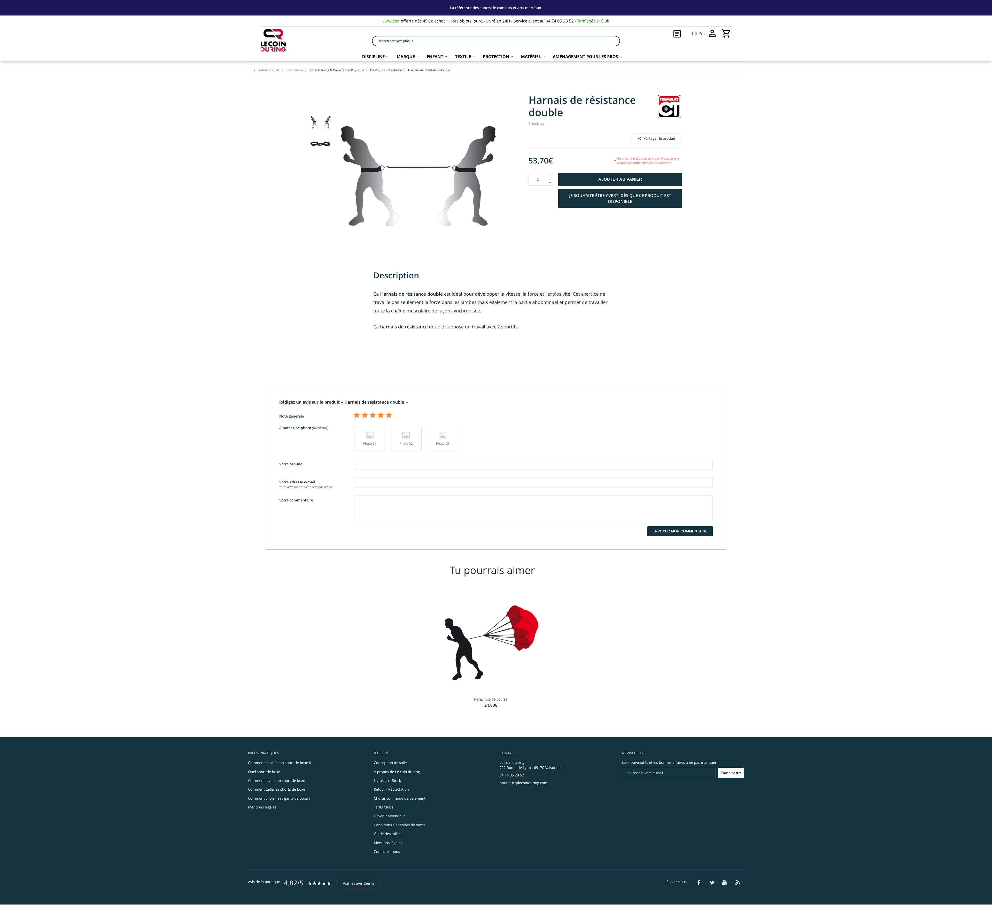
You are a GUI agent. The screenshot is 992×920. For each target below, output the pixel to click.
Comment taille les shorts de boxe (276, 789)
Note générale (291, 416)
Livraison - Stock (387, 780)
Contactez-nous (387, 851)
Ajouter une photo (303, 428)
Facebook (649, 138)
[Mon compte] (712, 33)
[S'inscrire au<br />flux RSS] (737, 882)
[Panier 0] (726, 33)
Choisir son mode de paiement (399, 798)
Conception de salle (390, 762)
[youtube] (724, 882)
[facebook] (699, 882)
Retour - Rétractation (391, 789)
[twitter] (712, 882)
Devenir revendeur (389, 816)
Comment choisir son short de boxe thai (281, 762)
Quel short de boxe (264, 771)
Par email (655, 138)
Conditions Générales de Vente (400, 825)
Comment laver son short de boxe (276, 780)
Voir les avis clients (358, 883)
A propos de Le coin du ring (397, 771)
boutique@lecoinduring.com (523, 783)
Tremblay (536, 123)
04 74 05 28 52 (512, 775)
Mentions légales (262, 807)
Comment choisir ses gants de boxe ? (279, 798)
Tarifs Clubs (383, 807)
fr (701, 33)
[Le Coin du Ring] (273, 40)
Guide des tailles (387, 833)
